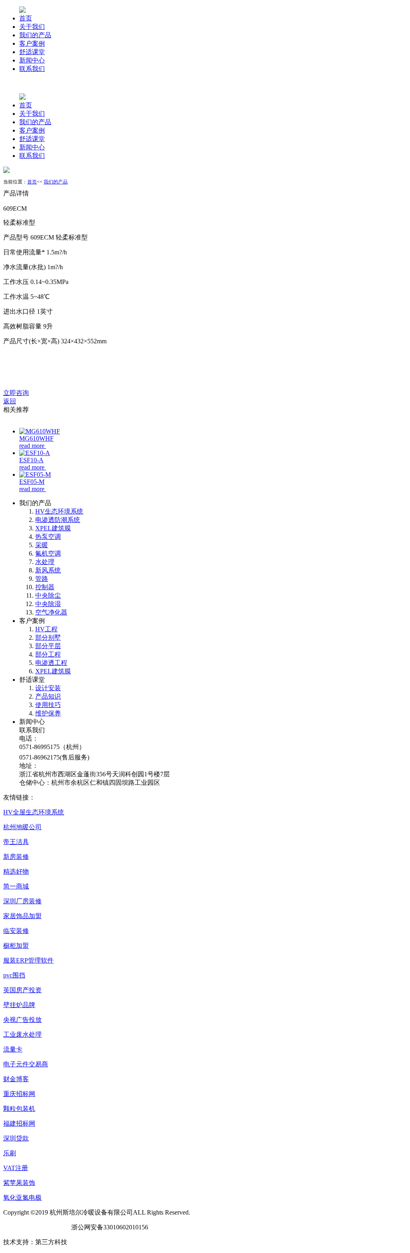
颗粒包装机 (19, 1108)
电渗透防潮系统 (57, 519)
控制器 (44, 587)
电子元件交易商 (25, 1064)
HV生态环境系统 (59, 511)
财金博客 (16, 1079)
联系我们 (32, 68)
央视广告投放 (22, 1019)
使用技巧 (48, 704)
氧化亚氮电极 (22, 1197)
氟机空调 (48, 553)
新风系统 (48, 570)
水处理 (44, 561)
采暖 (41, 545)
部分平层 (48, 646)
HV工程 (46, 629)
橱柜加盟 (16, 945)
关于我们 (32, 26)
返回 (9, 401)
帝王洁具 (16, 841)
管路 (41, 578)
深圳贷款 (16, 1138)
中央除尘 (48, 595)
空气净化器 (51, 612)
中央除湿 (48, 603)
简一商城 (16, 886)
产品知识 (48, 696)
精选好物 (16, 871)
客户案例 (32, 43)
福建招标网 (19, 1123)
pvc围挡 (14, 975)
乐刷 (9, 1153)
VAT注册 (15, 1167)
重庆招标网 (19, 1093)
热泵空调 (48, 536)
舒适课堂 (32, 51)
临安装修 (16, 930)
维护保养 (48, 713)
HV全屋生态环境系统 (33, 812)
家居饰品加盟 (22, 916)
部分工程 (48, 654)
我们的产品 (35, 35)
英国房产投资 (22, 990)
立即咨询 (16, 392)
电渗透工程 (51, 662)
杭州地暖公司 (22, 827)
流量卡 (12, 1049)
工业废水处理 (22, 1034)
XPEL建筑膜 (53, 528)
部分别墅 (48, 637)
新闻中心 (32, 60)
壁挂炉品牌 (19, 1004)
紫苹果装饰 (19, 1182)
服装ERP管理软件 (28, 960)
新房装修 (16, 856)
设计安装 (48, 688)
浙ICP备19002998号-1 (34, 1227)
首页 (25, 18)
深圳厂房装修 (22, 901)
